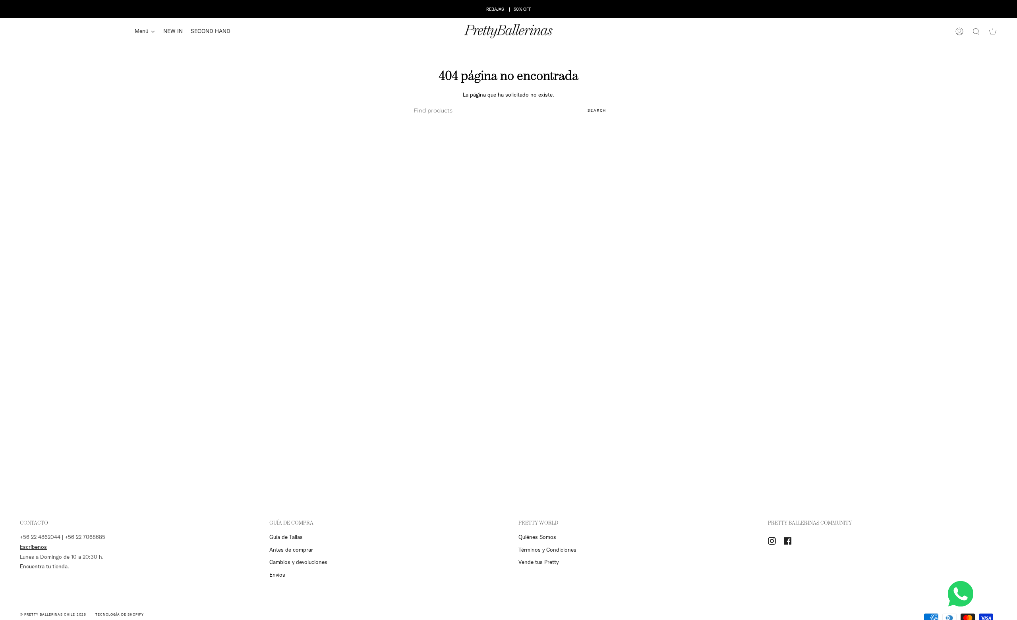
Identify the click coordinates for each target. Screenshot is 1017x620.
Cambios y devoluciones (298, 562)
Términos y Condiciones (547, 549)
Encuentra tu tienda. (44, 566)
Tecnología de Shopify (119, 614)
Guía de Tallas (286, 537)
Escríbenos (33, 546)
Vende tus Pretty (538, 562)
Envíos (277, 574)
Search (597, 110)
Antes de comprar (291, 549)
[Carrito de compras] (992, 31)
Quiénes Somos (537, 537)
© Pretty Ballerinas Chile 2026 (53, 614)
